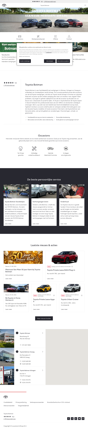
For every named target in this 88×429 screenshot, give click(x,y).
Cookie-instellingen (25, 61)
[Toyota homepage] (4, 5)
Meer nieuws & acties (44, 318)
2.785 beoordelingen (50, 1)
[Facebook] (68, 418)
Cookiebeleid (8, 402)
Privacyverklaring (21, 402)
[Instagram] (72, 418)
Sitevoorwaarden (9, 405)
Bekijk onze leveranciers (24, 56)
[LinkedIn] (75, 418)
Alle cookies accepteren (63, 61)
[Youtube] (79, 418)
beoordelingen (9, 85)
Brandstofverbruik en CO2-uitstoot (58, 402)
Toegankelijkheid (23, 405)
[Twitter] (83, 418)
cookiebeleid (48, 52)
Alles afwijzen (49, 61)
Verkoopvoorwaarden (37, 402)
